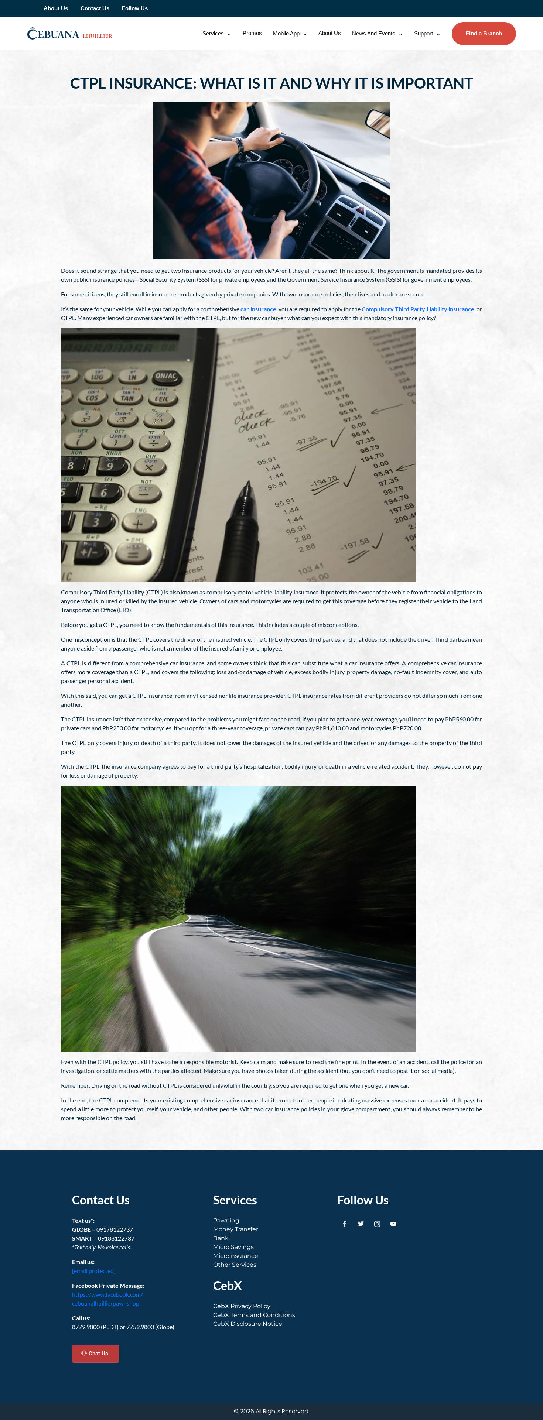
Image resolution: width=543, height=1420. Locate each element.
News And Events (373, 33)
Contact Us (95, 8)
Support (423, 33)
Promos (252, 33)
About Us (56, 8)
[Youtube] (393, 1223)
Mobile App (286, 33)
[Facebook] (344, 1223)
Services (213, 33)
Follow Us (135, 8)
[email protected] (94, 1270)
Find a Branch (484, 33)
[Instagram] (377, 1223)
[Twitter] (360, 1223)
